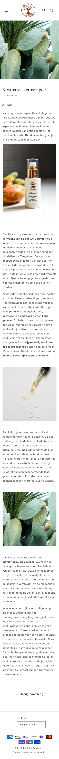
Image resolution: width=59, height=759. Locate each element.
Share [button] (9, 104)
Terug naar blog (31, 694)
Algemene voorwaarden (34, 752)
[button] (6, 10)
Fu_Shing (27, 748)
